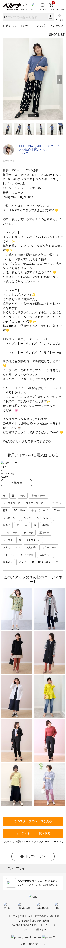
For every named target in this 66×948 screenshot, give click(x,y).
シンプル (8, 540)
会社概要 (54, 916)
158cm (23, 153)
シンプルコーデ (11, 503)
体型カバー (45, 554)
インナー (25, 25)
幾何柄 (46, 525)
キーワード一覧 (48, 925)
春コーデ (28, 532)
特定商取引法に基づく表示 (25, 925)
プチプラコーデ (34, 503)
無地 (22, 495)
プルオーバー (10, 517)
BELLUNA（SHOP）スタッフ (39, 146)
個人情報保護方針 (40, 920)
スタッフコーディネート (46, 841)
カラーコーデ (49, 547)
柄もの (6, 525)
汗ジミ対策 (27, 554)
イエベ (22, 562)
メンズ (41, 25)
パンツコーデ (10, 532)
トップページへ (35, 856)
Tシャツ (58, 510)
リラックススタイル (29, 540)
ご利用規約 (23, 920)
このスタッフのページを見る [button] (33, 821)
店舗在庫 (16, 482)
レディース (9, 25)
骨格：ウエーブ (39, 510)
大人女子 (31, 547)
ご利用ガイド (26, 916)
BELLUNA (19, 510)
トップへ (12, 916)
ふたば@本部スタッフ (34, 149)
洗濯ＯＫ (8, 562)
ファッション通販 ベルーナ (17, 841)
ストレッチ (9, 554)
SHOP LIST (57, 34)
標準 (5, 510)
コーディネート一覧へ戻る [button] (33, 833)
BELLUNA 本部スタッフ (45, 562)
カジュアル (55, 503)
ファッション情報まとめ (34, 929)
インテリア (56, 25)
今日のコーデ (38, 495)
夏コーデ (44, 532)
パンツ (27, 517)
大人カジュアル (11, 547)
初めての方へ (41, 916)
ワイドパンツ (44, 517)
